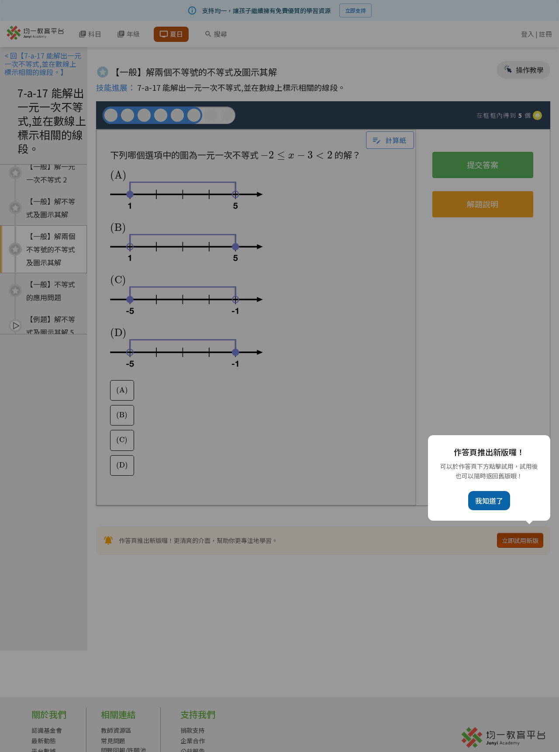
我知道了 (489, 500)
